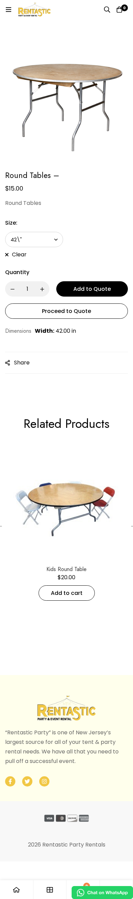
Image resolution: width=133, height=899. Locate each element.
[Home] (16, 889)
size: (11, 223)
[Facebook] (10, 781)
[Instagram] (44, 781)
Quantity (17, 272)
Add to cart (67, 593)
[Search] (107, 9)
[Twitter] (27, 781)
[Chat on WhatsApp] (102, 892)
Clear (19, 254)
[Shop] (50, 889)
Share (22, 362)
